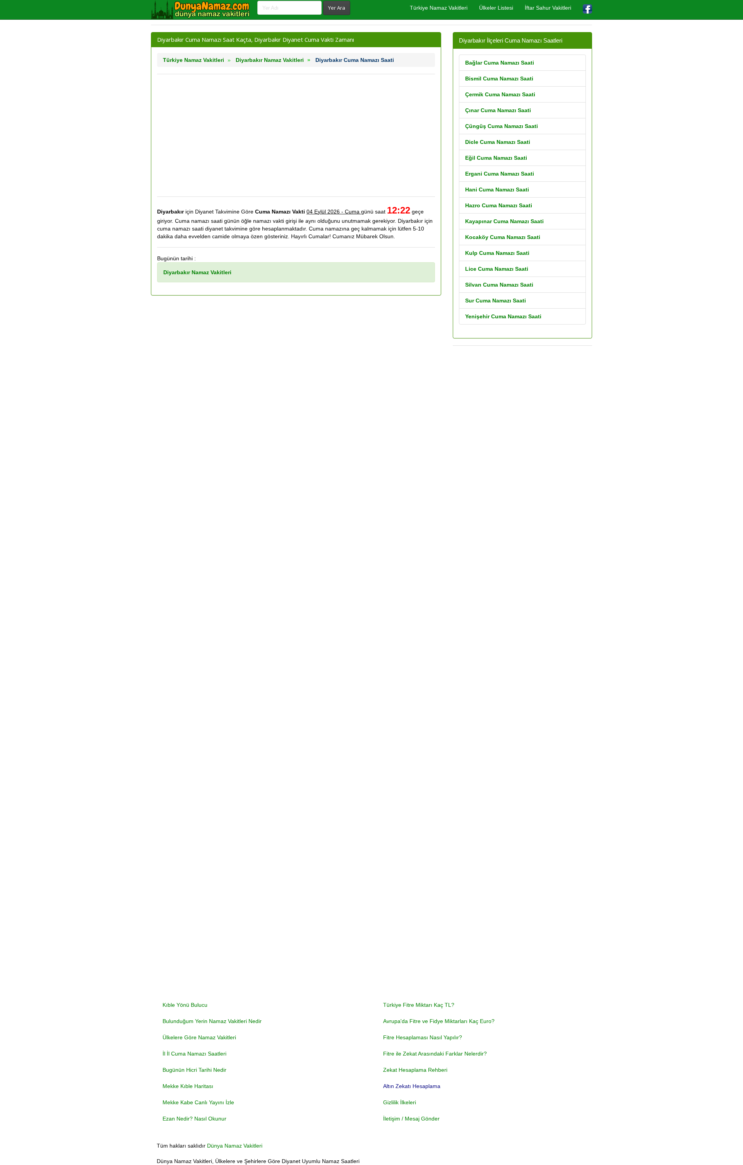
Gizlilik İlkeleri (399, 1102)
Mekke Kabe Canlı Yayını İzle (198, 1102)
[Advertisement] (296, 135)
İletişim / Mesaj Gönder (411, 1118)
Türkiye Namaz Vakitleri (438, 8)
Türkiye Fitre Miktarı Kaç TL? (418, 1005)
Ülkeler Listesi (496, 8)
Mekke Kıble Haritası (188, 1086)
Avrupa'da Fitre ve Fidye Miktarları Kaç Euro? (439, 1021)
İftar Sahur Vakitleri (548, 8)
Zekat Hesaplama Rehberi (415, 1070)
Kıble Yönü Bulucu (185, 1005)
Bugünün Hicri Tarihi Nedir (194, 1070)
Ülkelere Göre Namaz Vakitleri (199, 1037)
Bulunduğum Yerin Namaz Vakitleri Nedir (212, 1021)
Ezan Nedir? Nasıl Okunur (194, 1118)
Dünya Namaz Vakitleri (234, 1146)
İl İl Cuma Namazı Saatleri (194, 1054)
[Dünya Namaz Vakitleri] (201, 9)
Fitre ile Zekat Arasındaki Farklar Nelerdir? (435, 1054)
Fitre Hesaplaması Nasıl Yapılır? (422, 1037)
